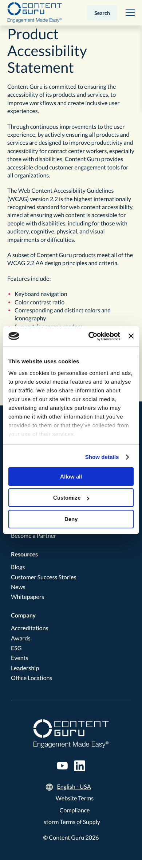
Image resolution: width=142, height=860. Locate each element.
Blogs (18, 567)
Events (19, 658)
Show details (102, 457)
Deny (71, 519)
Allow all (71, 476)
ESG (16, 648)
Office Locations (31, 678)
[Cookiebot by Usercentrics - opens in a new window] (90, 336)
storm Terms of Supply (72, 822)
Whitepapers (27, 596)
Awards (21, 638)
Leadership (25, 668)
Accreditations (29, 628)
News (18, 587)
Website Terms (75, 798)
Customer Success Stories (43, 577)
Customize (66, 498)
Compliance (75, 810)
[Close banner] (131, 336)
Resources (24, 554)
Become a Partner (33, 535)
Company (23, 615)
